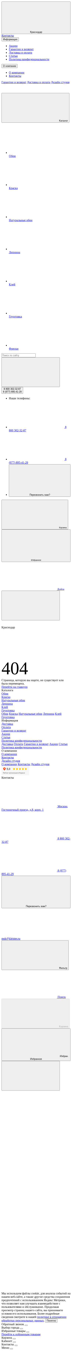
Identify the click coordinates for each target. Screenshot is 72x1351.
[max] (29, 1117)
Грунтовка (8, 710)
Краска (5, 697)
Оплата (6, 727)
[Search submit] (30, 372)
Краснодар (36, 32)
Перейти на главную (14, 686)
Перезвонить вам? (40, 494)
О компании (9, 66)
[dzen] (29, 1290)
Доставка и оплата (20, 52)
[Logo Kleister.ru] (29, 91)
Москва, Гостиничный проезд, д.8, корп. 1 (34, 808)
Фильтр (62, 968)
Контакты (7, 35)
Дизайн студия (60, 82)
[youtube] (29, 1261)
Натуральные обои (13, 700)
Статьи (13, 55)
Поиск (61, 997)
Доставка (7, 723)
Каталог (63, 120)
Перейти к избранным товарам (20, 1334)
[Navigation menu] (30, 605)
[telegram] (29, 1146)
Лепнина (7, 703)
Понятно (51, 1320)
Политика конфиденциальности (29, 59)
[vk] (29, 1203)
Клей (4, 707)
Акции (13, 45)
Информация (10, 39)
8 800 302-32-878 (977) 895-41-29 (12, 390)
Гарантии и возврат (21, 49)
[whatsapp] (29, 1175)
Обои (4, 693)
